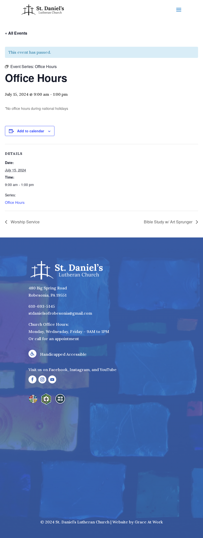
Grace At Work (149, 521)
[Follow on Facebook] (32, 379)
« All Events (16, 33)
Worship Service (25, 222)
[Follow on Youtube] (52, 379)
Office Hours (15, 202)
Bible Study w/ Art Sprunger (168, 222)
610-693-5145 (41, 306)
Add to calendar (30, 130)
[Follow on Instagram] (42, 379)
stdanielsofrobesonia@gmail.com (60, 313)
